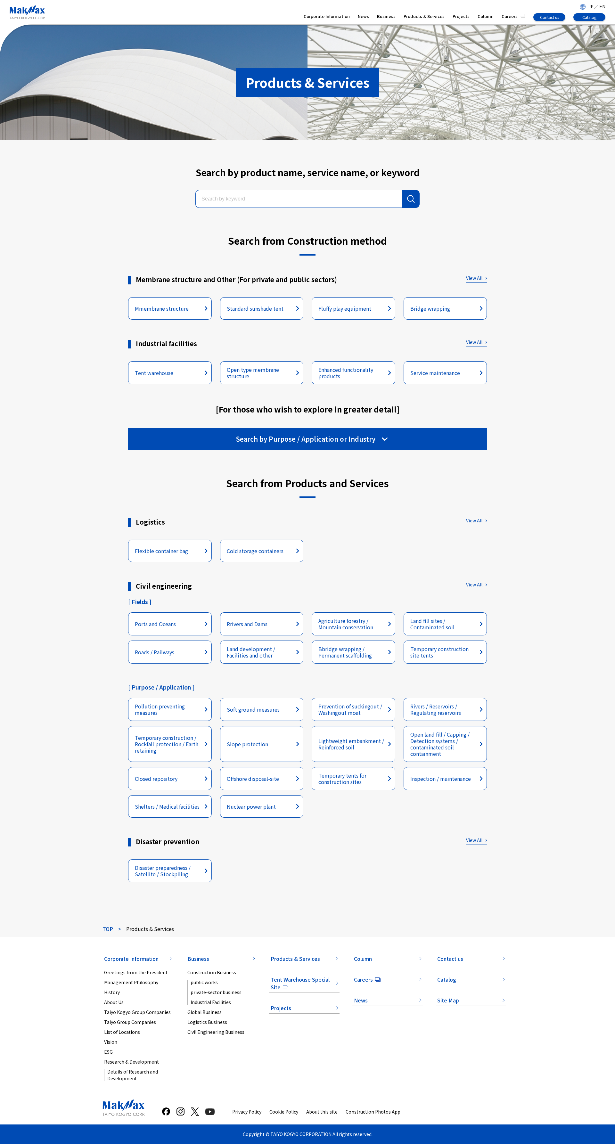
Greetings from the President (136, 972)
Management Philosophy (131, 982)
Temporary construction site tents (439, 652)
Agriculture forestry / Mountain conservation (345, 624)
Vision (110, 1042)
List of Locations (122, 1032)
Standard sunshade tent (255, 308)
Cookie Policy (283, 1111)
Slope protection (247, 744)
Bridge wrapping (430, 308)
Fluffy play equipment (344, 308)
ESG (108, 1052)
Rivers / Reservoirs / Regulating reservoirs (435, 709)
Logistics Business (207, 1022)
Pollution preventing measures (160, 709)
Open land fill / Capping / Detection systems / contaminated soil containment (440, 744)
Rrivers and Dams (247, 624)
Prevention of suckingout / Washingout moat (350, 709)
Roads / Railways (154, 652)
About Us (114, 1002)
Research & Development (131, 1061)
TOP (107, 929)
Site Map (448, 1000)
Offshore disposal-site (253, 778)
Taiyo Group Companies (130, 1022)
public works (204, 982)
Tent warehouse (154, 373)
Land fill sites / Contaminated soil (432, 624)
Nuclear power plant (251, 806)
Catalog (589, 17)
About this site (322, 1111)
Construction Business (211, 972)
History (112, 992)
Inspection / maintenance (440, 778)
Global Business (204, 1012)
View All (474, 278)
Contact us (549, 17)
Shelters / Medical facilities (167, 806)
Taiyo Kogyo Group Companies (137, 1012)
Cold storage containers (255, 551)
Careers (510, 16)
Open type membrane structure (253, 373)
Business (386, 16)
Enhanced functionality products (345, 373)
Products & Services (424, 16)
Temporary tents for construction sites (342, 779)
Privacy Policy (246, 1111)
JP (591, 6)
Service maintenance (435, 373)
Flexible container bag (161, 551)
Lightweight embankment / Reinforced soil (351, 744)
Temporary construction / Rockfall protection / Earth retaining (166, 744)
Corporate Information (327, 16)
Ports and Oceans (155, 624)
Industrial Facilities (211, 1002)
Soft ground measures (253, 709)
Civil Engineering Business (215, 1032)
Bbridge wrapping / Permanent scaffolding (345, 652)
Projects (461, 16)
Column (486, 16)
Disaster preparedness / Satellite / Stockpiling (163, 871)
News (363, 16)
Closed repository (156, 778)
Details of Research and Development (132, 1075)
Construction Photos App (373, 1111)
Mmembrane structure (162, 308)
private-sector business (216, 992)
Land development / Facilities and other (251, 652)
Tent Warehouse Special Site (300, 983)
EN (602, 6)
